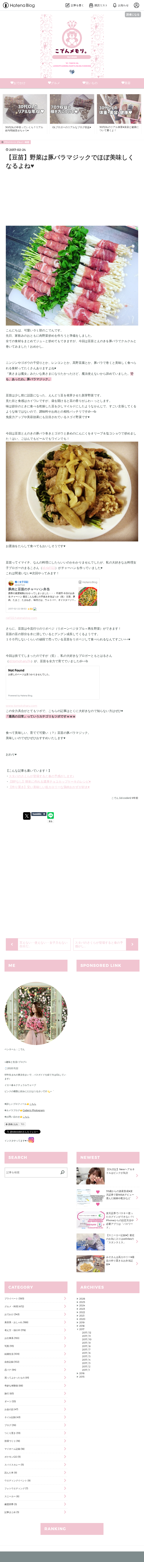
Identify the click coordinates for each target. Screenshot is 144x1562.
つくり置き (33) (12, 1433)
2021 (81, 1315)
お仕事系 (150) (11, 1338)
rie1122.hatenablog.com (21, 618)
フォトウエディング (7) (16, 1488)
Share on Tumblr (38, 814)
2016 (82, 1373)
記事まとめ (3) (11, 1512)
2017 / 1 (86, 1370)
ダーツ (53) (10, 1401)
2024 (82, 1305)
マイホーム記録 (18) (14, 1448)
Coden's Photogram (34, 1110)
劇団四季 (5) (10, 1504)
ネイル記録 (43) (12, 1417)
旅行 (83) (9, 1393)
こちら (32, 1103)
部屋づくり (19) (12, 1441)
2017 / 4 (86, 1359)
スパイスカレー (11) (14, 1464)
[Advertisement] (72, 199)
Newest (90, 1157)
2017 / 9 (86, 1342)
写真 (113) (9, 1346)
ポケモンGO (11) (12, 1456)
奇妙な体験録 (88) (13, 1385)
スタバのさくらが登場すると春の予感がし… (99, 944)
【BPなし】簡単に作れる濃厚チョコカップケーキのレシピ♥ (50, 781)
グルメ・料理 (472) (14, 1306)
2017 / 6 (86, 1353)
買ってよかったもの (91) (16, 1377)
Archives (92, 1287)
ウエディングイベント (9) (17, 1480)
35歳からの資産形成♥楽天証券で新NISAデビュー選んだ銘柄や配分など (120, 1195)
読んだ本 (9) (10, 1472)
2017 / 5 (86, 1356)
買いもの (92, 83)
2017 (81, 1329)
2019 (82, 1322)
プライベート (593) (14, 1298)
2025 (82, 1302)
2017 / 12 (86, 1332)
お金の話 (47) (11, 1409)
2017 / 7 (86, 1349)
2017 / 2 (86, 1366)
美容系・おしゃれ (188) (16, 1322)
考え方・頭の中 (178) (15, 1330)
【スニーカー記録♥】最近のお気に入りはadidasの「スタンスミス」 (120, 1239)
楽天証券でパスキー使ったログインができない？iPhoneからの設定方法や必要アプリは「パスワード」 (120, 1220)
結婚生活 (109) (12, 1354)
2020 (82, 1319)
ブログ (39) (10, 1425)
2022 (82, 1312)
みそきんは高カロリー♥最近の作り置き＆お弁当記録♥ (120, 1260)
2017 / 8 (86, 1346)
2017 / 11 (86, 1336)
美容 (127, 83)
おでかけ (20, 83)
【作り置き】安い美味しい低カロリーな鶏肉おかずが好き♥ (49, 787)
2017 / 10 (87, 1339)
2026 (82, 1298)
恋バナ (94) (10, 1369)
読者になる (133, 14)
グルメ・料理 (23, 142)
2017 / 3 (86, 1363)
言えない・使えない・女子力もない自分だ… (44, 944)
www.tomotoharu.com (21, 705)
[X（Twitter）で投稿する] (27, 816)
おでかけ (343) (12, 1314)
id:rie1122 (48, 568)
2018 (82, 1325)
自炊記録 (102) (11, 1361)
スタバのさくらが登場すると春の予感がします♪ (41, 776)
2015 (81, 1376)
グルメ (55, 83)
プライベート (10, 142)
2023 (82, 1308)
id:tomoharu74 (20, 661)
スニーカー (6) (11, 1496)
